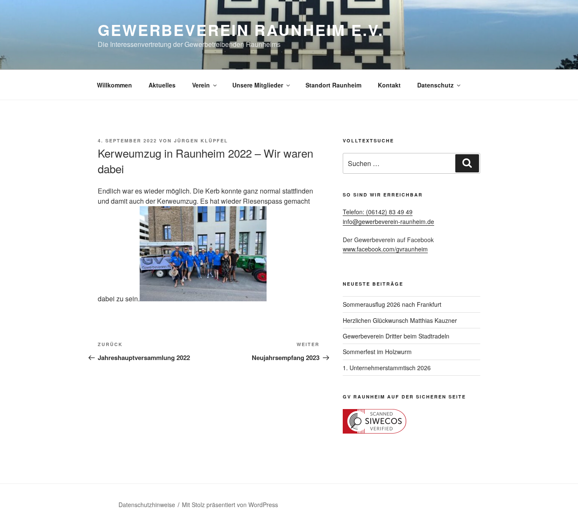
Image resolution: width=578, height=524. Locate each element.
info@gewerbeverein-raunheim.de (388, 221)
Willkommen (114, 85)
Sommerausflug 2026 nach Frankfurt (392, 304)
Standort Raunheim (333, 85)
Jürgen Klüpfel (201, 140)
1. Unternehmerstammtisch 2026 (387, 367)
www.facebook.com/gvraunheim (385, 249)
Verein (201, 85)
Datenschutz (435, 85)
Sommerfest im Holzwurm (377, 351)
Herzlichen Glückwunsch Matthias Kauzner (400, 320)
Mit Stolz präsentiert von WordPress (230, 504)
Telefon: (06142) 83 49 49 (378, 211)
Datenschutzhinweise (146, 504)
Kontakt (389, 85)
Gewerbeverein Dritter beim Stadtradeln (396, 336)
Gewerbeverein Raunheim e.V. (241, 30)
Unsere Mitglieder (257, 85)
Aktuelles (162, 85)
